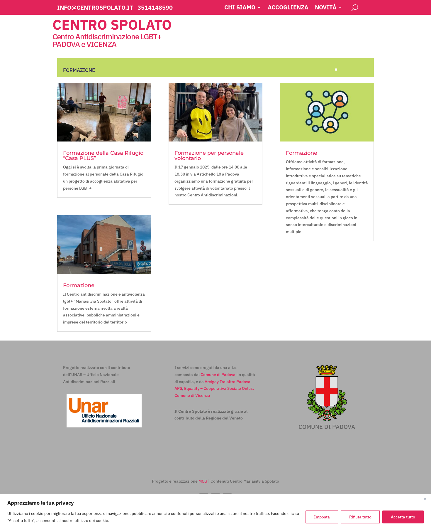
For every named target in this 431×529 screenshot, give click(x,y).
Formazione (78, 285)
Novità (326, 8)
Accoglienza (288, 8)
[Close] (424, 499)
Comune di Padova (218, 374)
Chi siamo (239, 8)
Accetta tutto (403, 517)
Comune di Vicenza (192, 395)
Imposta (322, 517)
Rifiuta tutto (360, 517)
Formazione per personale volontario (209, 155)
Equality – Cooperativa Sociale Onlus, (219, 388)
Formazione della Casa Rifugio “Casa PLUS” (103, 155)
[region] (215, 511)
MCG (202, 481)
